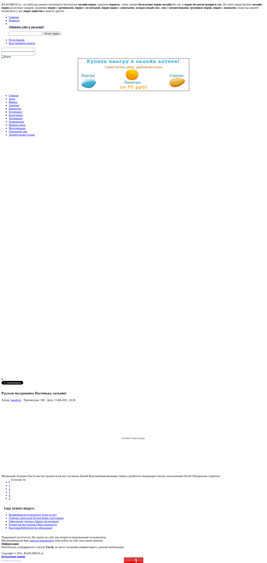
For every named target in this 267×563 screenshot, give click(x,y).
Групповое (15, 111)
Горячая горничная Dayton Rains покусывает (36, 518)
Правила (14, 20)
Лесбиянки (15, 118)
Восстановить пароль (22, 43)
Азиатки (14, 105)
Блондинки (16, 115)
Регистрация (16, 39)
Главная (14, 17)
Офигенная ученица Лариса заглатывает (34, 521)
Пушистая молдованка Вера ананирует (33, 524)
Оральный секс (18, 131)
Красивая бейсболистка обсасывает (31, 527)
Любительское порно (22, 134)
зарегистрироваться (41, 540)
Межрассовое (17, 124)
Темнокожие (16, 121)
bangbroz (16, 400)
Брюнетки (15, 108)
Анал (12, 98)
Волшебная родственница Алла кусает (33, 514)
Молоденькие (17, 128)
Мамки (13, 102)
